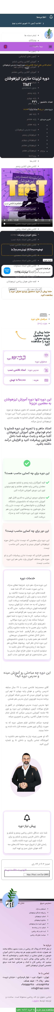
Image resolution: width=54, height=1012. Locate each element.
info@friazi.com (40, 988)
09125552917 (27, 985)
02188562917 (42, 985)
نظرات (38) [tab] (42, 323)
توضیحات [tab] (43, 315)
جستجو (12, 289)
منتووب (35, 1001)
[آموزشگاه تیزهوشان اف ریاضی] (48, 39)
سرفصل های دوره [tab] (39, 319)
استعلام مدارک (41, 909)
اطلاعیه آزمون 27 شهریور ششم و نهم (27, 23)
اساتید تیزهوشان (40, 916)
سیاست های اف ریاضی (38, 935)
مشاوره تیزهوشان (40, 920)
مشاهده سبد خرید (45, 1010)
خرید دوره (48, 260)
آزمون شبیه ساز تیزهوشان (37, 924)
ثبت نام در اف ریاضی (39, 931)
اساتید (48, 65)
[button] (12, 23)
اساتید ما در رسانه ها (39, 927)
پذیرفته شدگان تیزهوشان (37, 912)
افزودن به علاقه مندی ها (15, 870)
